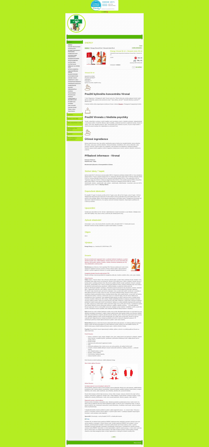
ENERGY (87, 48)
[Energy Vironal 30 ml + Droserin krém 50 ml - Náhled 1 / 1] (97, 58)
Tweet (140, 45)
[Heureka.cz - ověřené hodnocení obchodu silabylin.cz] (104, 10)
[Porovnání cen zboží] (104, 12)
